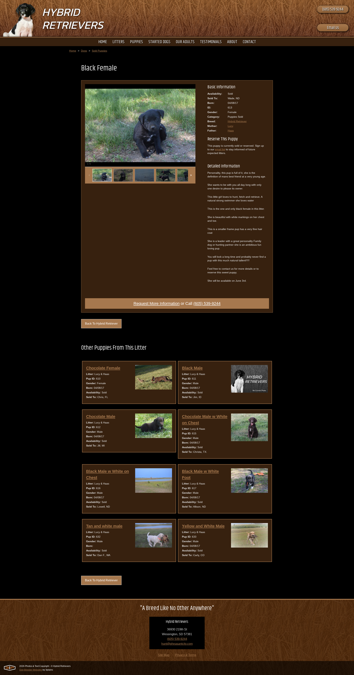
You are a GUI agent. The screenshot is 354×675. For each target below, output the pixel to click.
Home (72, 50)
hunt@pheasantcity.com (177, 643)
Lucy (230, 125)
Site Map (163, 655)
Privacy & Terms (185, 655)
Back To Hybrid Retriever (101, 323)
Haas (231, 130)
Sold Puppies (99, 50)
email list (220, 149)
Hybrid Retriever (237, 121)
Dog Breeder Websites (30, 670)
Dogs (84, 50)
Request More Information (156, 303)
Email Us (333, 28)
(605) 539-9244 (332, 9)
